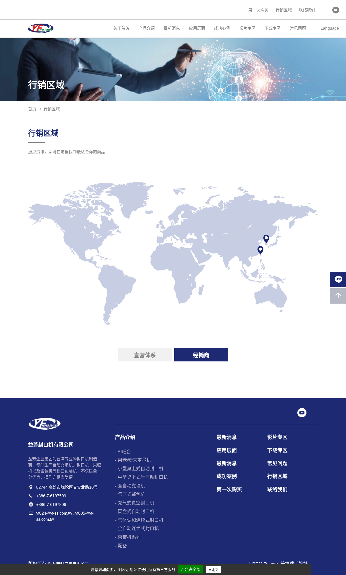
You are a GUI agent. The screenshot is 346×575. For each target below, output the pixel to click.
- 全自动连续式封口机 (137, 528)
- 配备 (121, 545)
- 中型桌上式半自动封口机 (141, 477)
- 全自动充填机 (130, 486)
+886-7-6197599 (51, 496)
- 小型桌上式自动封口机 (139, 468)
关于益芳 (121, 28)
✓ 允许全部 (191, 569)
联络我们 (307, 10)
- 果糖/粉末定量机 (133, 460)
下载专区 (272, 28)
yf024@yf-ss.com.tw (54, 513)
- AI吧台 (123, 451)
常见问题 (298, 28)
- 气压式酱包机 (130, 494)
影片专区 (247, 28)
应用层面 (197, 28)
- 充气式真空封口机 (134, 503)
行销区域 (284, 10)
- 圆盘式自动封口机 (134, 511)
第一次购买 (258, 10)
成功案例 (222, 28)
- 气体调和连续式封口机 (139, 520)
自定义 (213, 570)
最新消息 (172, 28)
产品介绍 (147, 28)
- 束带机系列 (128, 537)
